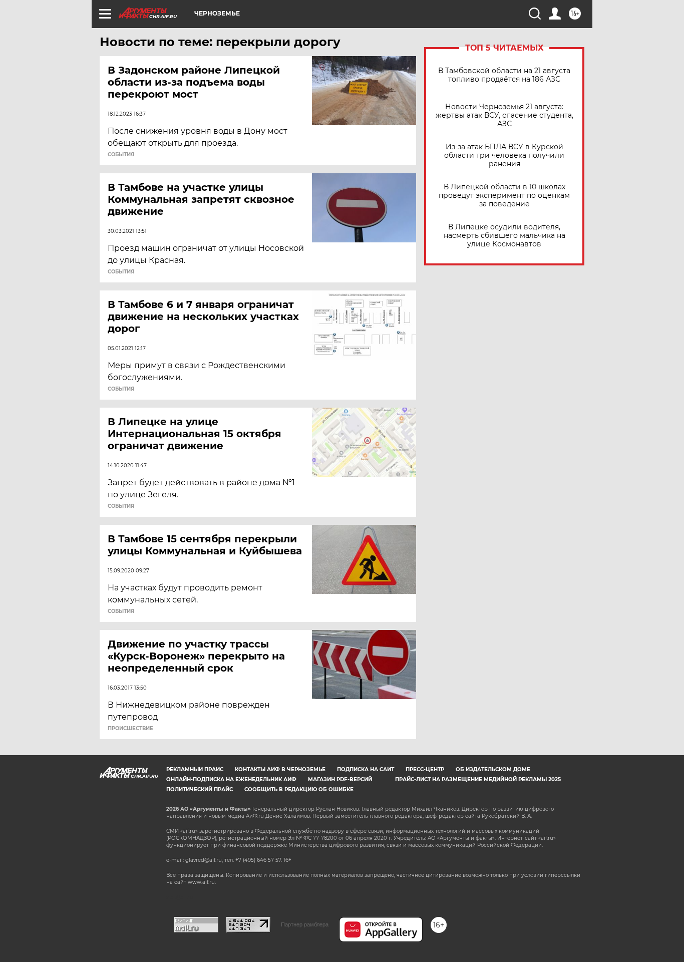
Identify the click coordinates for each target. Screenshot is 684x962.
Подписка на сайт (365, 769)
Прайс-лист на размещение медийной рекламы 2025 (478, 779)
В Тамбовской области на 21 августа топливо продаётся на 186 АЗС (504, 75)
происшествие (130, 728)
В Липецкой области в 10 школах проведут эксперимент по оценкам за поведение (504, 195)
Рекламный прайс (194, 769)
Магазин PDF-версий (340, 779)
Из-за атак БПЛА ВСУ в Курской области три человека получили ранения (504, 155)
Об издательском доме (493, 769)
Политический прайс (199, 789)
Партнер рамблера (304, 924)
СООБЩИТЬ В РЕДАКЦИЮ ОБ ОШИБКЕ (299, 789)
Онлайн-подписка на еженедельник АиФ (231, 779)
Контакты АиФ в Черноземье (280, 769)
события (121, 154)
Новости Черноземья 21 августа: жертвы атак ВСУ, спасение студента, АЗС (504, 115)
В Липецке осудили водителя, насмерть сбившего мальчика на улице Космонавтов (504, 235)
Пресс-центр (425, 769)
